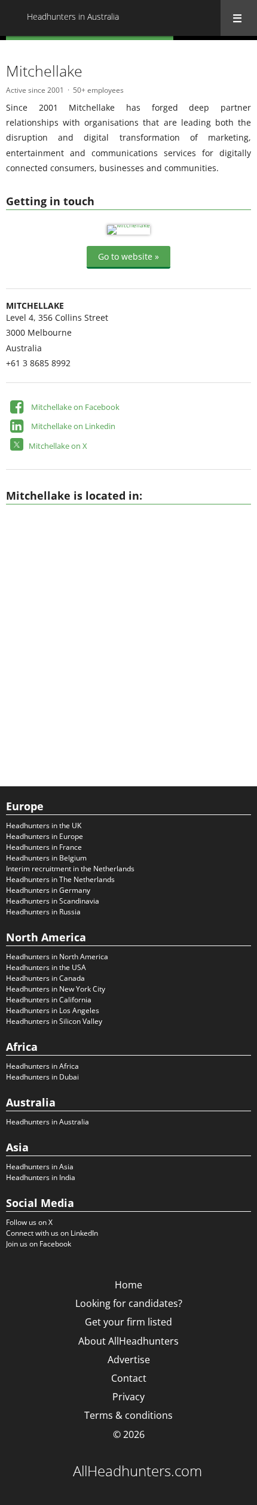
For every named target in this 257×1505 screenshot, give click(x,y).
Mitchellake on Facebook (75, 407)
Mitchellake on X (58, 445)
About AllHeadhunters (128, 1341)
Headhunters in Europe (44, 836)
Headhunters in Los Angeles (52, 1010)
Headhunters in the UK (43, 825)
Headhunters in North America (57, 956)
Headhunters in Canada (45, 978)
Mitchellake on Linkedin (73, 426)
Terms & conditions (128, 1415)
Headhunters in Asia (40, 1167)
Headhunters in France (44, 847)
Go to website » (128, 256)
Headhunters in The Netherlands (60, 879)
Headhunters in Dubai (42, 1077)
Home (128, 1284)
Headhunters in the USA (46, 967)
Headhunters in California (48, 1000)
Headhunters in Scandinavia (52, 901)
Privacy (128, 1396)
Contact (128, 1378)
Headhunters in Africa (42, 1066)
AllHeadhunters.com (137, 1471)
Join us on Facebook (38, 1244)
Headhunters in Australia (47, 1122)
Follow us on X (29, 1222)
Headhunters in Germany (48, 890)
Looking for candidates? (128, 1303)
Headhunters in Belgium (46, 858)
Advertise (129, 1359)
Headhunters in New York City (55, 989)
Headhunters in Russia (43, 912)
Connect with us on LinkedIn (52, 1233)
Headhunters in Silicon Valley (54, 1021)
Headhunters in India (40, 1177)
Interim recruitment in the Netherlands (70, 869)
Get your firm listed (128, 1321)
